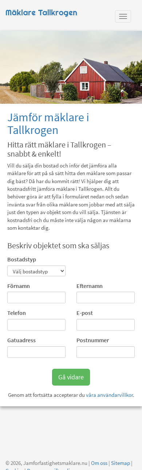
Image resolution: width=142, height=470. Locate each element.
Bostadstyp (21, 259)
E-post (84, 312)
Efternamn (89, 285)
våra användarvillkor (109, 394)
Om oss (99, 462)
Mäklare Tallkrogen (41, 12)
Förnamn (18, 285)
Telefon (16, 312)
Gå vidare (71, 377)
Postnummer (92, 340)
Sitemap (120, 462)
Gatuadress (21, 340)
